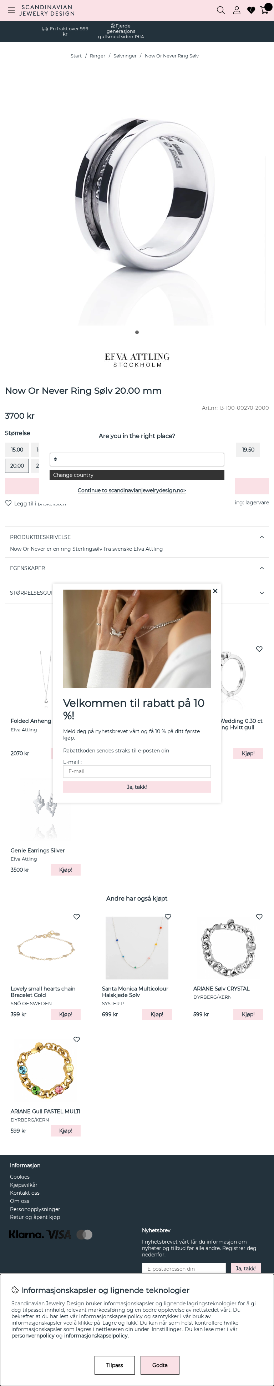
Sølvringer (125, 56)
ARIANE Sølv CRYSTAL (221, 989)
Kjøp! (248, 753)
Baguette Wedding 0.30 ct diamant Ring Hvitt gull (228, 724)
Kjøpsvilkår (23, 1185)
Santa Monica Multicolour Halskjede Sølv (135, 992)
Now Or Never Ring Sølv (172, 56)
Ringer (97, 56)
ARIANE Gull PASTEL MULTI (45, 1111)
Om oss (19, 1201)
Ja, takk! (246, 1268)
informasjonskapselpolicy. (96, 1335)
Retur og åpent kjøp (35, 1217)
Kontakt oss (25, 1193)
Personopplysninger (35, 1209)
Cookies (20, 1177)
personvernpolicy (33, 1335)
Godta (160, 1365)
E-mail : (72, 762)
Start (76, 56)
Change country (73, 475)
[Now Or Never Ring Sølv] (137, 332)
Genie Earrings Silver (38, 850)
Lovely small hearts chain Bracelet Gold (43, 992)
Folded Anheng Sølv (37, 721)
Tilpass (114, 1365)
